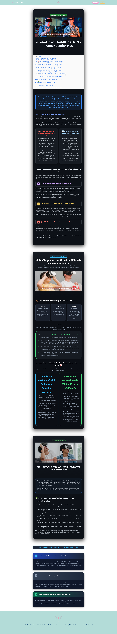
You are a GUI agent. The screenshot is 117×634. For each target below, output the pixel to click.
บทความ (16, 2)
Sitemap (21, 2)
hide (40, 56)
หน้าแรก (13, 2)
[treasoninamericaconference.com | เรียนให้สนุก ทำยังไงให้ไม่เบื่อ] (58, 2)
